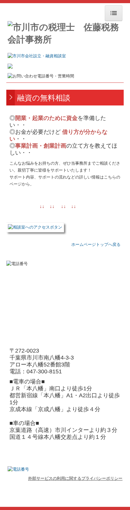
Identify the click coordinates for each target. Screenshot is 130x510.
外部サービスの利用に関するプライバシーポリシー (75, 478)
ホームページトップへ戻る (96, 244)
